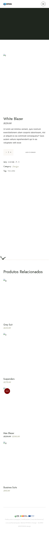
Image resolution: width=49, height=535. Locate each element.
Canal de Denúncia (37, 519)
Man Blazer (8, 433)
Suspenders (8, 379)
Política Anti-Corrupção (12, 519)
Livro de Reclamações (13, 523)
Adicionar (31, 152)
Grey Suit (8, 324)
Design (15, 166)
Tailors (11, 171)
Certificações (25, 519)
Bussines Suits (10, 487)
